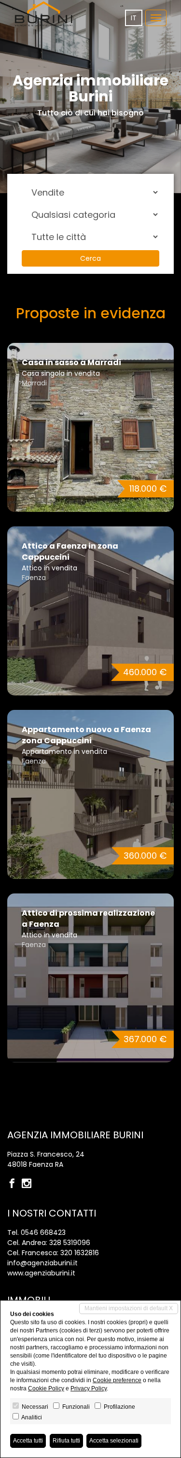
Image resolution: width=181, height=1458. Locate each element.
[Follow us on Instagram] (29, 1184)
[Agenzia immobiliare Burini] (43, 14)
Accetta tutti (28, 1440)
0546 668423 (43, 1232)
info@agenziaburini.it (42, 1263)
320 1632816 (79, 1253)
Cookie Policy (46, 1388)
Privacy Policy (88, 1388)
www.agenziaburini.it (41, 1273)
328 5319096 (69, 1242)
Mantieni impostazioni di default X (128, 1308)
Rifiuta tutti (66, 1440)
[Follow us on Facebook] (14, 1184)
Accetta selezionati (114, 1440)
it (134, 18)
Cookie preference (117, 1380)
